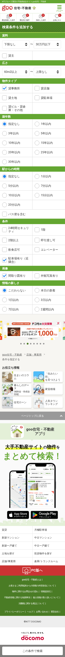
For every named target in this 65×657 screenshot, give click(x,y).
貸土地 (12, 98)
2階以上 (13, 240)
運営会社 (55, 611)
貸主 (11, 55)
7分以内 (46, 186)
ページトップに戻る (32, 415)
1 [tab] (21, 344)
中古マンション (43, 537)
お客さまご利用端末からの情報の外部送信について (31, 585)
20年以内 (14, 152)
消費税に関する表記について (31, 603)
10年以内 (14, 143)
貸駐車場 (46, 98)
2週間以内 (47, 309)
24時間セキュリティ (18, 229)
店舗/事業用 (9, 561)
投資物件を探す (43, 553)
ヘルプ (30, 611)
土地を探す (8, 553)
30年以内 (14, 161)
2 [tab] (24, 344)
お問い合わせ (42, 611)
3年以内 (13, 133)
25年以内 (47, 152)
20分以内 (14, 204)
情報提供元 (46, 591)
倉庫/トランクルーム (46, 561)
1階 (43, 229)
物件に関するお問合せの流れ (25, 591)
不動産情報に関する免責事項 (17, 597)
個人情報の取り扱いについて (46, 597)
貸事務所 (14, 88)
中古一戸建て (41, 545)
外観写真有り (49, 275)
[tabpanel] (32, 330)
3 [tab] (28, 344)
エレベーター (49, 249)
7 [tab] (41, 344)
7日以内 (13, 309)
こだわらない (17, 290)
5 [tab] (34, 344)
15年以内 (47, 143)
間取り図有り (17, 275)
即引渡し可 (48, 240)
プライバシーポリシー (14, 611)
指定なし (14, 124)
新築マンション (11, 537)
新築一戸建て (9, 545)
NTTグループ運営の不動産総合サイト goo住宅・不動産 (24, 2)
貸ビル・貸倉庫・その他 (17, 108)
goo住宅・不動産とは (31, 579)
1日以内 (13, 300)
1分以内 (46, 176)
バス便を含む (17, 214)
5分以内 (13, 186)
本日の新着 (48, 290)
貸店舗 (45, 88)
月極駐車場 (40, 529)
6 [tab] (37, 344)
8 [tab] (44, 344)
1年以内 (46, 124)
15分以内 (47, 195)
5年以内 (46, 133)
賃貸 (4, 529)
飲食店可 (14, 249)
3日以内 (46, 300)
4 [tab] (31, 344)
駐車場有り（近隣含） (18, 260)
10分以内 (14, 195)
